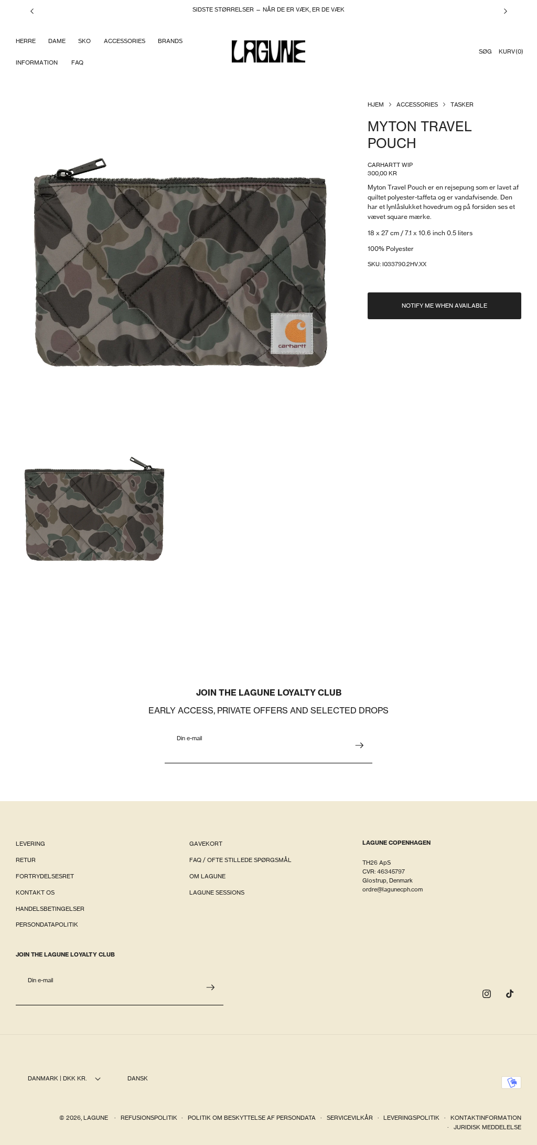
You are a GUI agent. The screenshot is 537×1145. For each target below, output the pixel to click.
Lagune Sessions (216, 892)
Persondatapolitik (47, 924)
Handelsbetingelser (50, 908)
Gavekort (205, 843)
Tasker (462, 104)
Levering (30, 843)
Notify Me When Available (444, 305)
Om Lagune (207, 876)
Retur (26, 860)
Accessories (417, 104)
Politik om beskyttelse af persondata (252, 1117)
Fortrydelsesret (45, 876)
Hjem (376, 104)
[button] (25, 41)
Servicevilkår (350, 1117)
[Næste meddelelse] (505, 11)
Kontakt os (35, 892)
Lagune (96, 1117)
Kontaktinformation (485, 1117)
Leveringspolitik (411, 1117)
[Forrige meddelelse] (32, 11)
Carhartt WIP (390, 165)
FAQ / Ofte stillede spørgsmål (240, 860)
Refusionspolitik (149, 1117)
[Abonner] (359, 745)
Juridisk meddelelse (487, 1127)
